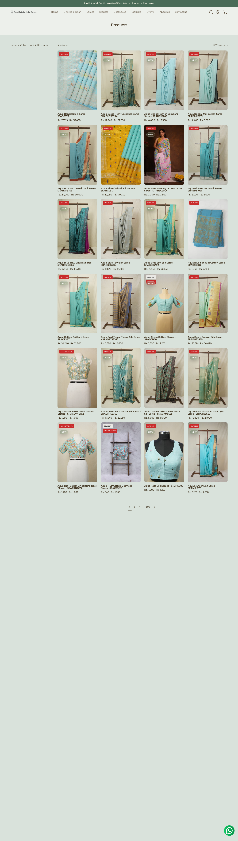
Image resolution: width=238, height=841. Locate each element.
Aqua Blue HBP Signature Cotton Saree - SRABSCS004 (163, 189)
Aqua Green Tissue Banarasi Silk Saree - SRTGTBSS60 (206, 412)
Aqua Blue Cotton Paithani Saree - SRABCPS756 (76, 189)
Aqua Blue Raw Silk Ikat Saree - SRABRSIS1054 (75, 264)
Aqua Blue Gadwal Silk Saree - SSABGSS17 (118, 189)
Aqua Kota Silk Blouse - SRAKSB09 (163, 486)
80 (148, 507)
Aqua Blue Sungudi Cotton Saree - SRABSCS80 (207, 264)
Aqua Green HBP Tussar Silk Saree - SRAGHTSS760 (121, 412)
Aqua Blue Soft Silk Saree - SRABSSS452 (159, 264)
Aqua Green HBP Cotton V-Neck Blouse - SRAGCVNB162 (75, 412)
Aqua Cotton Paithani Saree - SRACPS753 (73, 338)
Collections (26, 45)
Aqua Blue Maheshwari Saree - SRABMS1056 (205, 189)
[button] (104, 12)
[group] (119, 3)
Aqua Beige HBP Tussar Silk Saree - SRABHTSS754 (121, 115)
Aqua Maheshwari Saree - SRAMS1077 (202, 487)
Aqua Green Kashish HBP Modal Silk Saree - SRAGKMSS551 (162, 412)
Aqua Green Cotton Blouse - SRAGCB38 (160, 338)
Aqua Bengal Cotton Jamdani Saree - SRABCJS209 (161, 115)
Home (13, 45)
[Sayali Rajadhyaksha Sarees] (23, 12)
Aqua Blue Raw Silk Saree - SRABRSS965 (116, 264)
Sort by (61, 45)
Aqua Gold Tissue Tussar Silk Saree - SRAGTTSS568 (120, 338)
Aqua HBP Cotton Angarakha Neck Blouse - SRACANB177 (77, 487)
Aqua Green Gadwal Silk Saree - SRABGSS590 (205, 338)
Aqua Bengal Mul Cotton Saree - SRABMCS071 (206, 115)
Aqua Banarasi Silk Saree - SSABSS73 (72, 115)
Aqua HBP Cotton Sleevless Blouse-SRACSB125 (116, 487)
